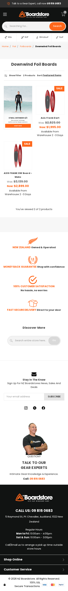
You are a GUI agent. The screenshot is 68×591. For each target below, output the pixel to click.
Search (57, 26)
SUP (26, 37)
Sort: (40, 75)
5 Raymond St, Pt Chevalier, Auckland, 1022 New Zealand (34, 519)
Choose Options (50, 107)
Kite (10, 37)
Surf (61, 37)
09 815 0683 (37, 479)
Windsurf (43, 37)
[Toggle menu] (5, 14)
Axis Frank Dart (50, 118)
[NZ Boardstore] (34, 14)
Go (54, 340)
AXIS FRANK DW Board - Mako (18, 175)
